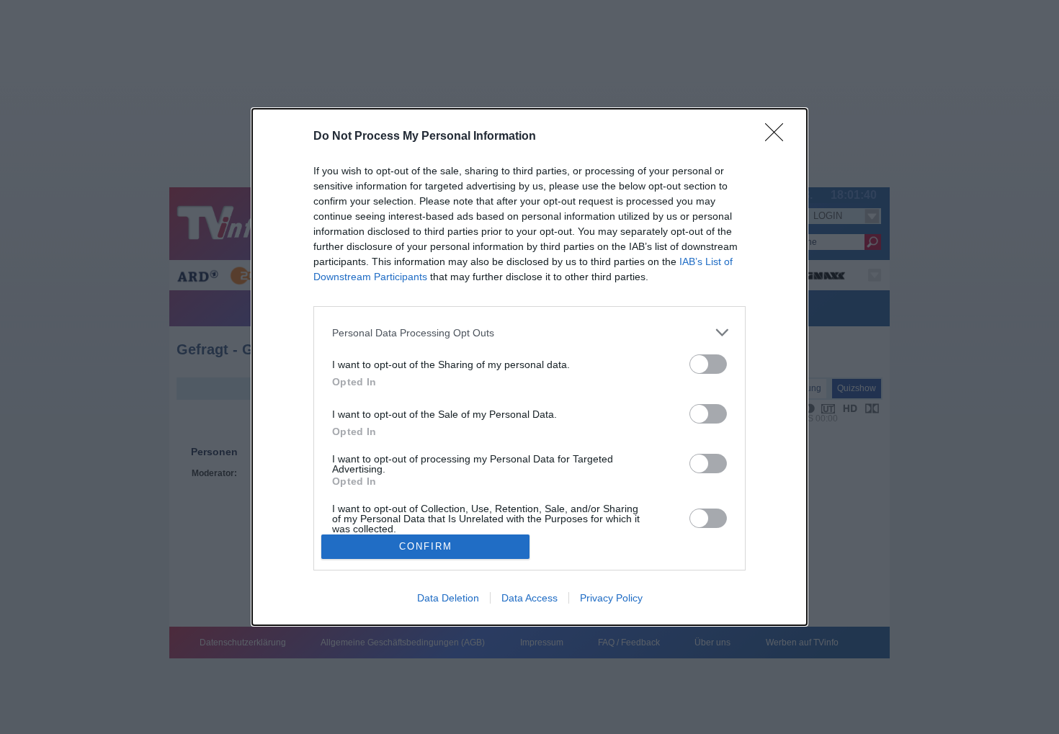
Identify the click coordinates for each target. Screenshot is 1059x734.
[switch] (708, 364)
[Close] (778, 137)
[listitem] (529, 332)
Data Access (529, 598)
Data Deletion (448, 598)
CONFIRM (425, 546)
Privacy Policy (611, 598)
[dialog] (529, 367)
